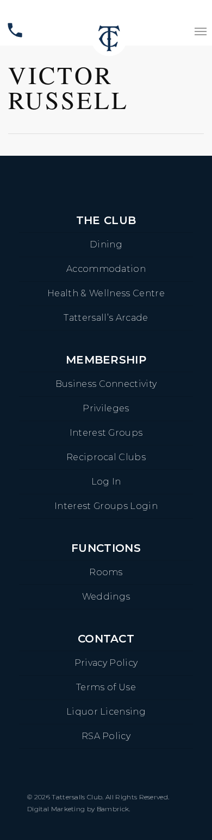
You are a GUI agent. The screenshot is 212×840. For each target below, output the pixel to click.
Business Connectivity (106, 384)
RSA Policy (106, 736)
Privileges (106, 408)
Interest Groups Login (106, 506)
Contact (106, 638)
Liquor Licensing (106, 712)
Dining (106, 244)
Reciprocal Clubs (106, 457)
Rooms (106, 572)
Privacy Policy (106, 663)
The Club (106, 220)
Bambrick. (113, 809)
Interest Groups (106, 433)
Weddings (106, 596)
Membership (106, 359)
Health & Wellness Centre (106, 293)
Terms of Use (106, 687)
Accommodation (106, 269)
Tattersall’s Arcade (106, 318)
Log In (106, 481)
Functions (106, 548)
